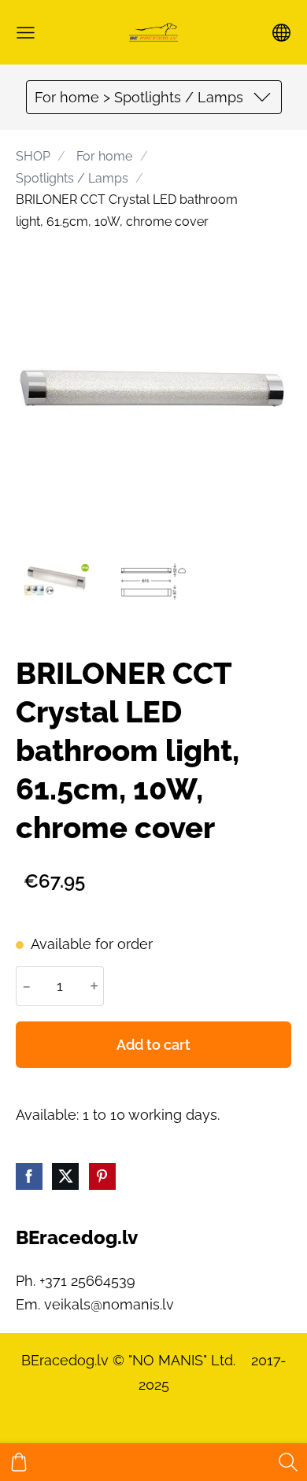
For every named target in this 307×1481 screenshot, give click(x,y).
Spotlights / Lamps (72, 178)
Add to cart (153, 1044)
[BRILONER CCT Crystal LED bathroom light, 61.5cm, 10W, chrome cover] (56, 582)
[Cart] (19, 1462)
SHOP (33, 156)
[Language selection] (281, 32)
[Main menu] (25, 32)
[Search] (288, 1462)
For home (104, 156)
